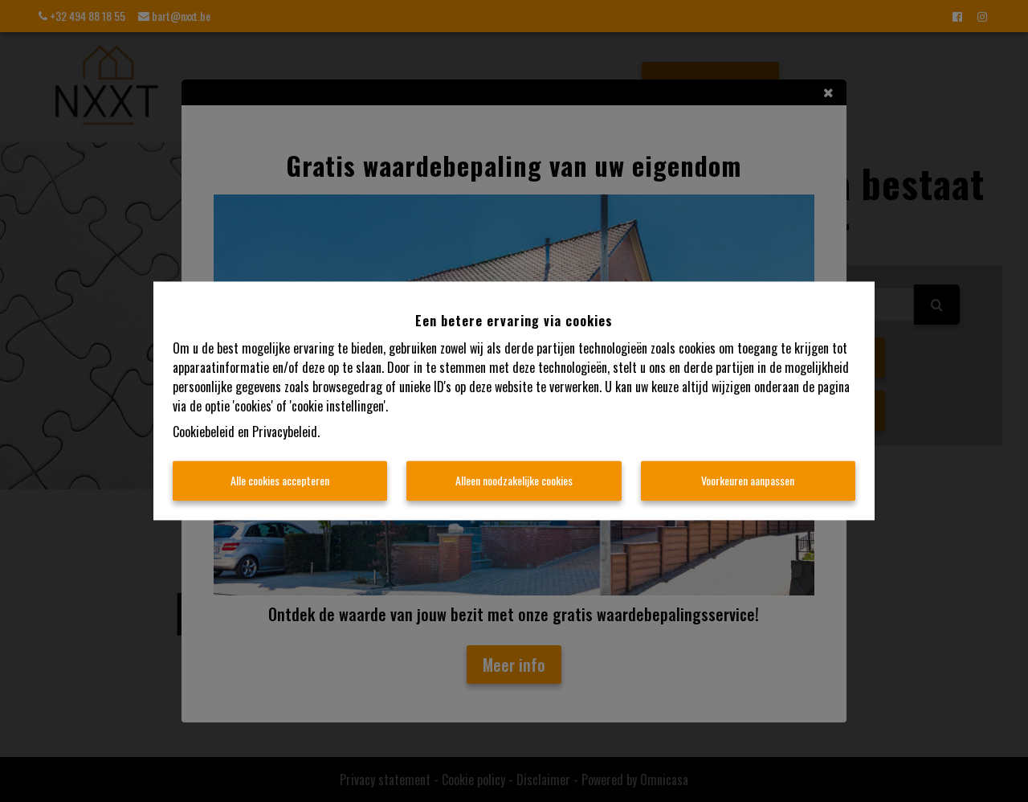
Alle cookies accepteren (279, 481)
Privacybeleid (284, 432)
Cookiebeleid (204, 432)
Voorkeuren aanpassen (747, 481)
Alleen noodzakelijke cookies (514, 481)
